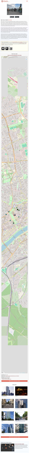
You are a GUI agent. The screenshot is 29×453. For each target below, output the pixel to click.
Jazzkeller (16, 396)
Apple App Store (21, 43)
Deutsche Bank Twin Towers (18, 408)
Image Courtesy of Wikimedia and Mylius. (6, 397)
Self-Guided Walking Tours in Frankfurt (17, 42)
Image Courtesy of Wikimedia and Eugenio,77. (5, 39)
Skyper (2, 421)
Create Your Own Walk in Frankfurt (19, 444)
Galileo (16, 433)
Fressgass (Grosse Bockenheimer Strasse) (20, 421)
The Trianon (3, 433)
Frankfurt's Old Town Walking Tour (6, 379)
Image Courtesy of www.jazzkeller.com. (19, 397)
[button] (14, 215)
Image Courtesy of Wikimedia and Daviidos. (19, 422)
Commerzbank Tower (4, 396)
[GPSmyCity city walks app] (5, 1)
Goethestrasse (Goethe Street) (5, 408)
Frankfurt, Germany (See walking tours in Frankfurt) (12, 375)
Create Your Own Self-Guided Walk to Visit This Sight (14, 55)
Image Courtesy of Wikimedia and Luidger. (6, 422)
